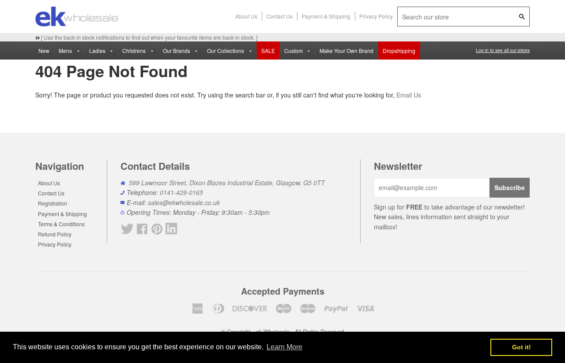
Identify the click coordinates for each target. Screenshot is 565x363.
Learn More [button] (284, 347)
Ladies (98, 50)
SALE (268, 50)
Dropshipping (399, 50)
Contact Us (279, 16)
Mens (66, 50)
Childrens (134, 50)
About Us (246, 16)
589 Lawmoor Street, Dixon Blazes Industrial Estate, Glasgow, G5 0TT (227, 182)
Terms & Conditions (61, 224)
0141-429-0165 (181, 192)
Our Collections (226, 50)
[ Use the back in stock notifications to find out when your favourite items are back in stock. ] (148, 37)
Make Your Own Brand (346, 50)
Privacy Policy (376, 16)
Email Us (408, 94)
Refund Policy (55, 234)
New (43, 50)
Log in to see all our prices (503, 50)
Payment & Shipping (325, 16)
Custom (294, 50)
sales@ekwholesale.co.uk (184, 202)
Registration (52, 203)
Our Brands (177, 50)
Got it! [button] (521, 347)
